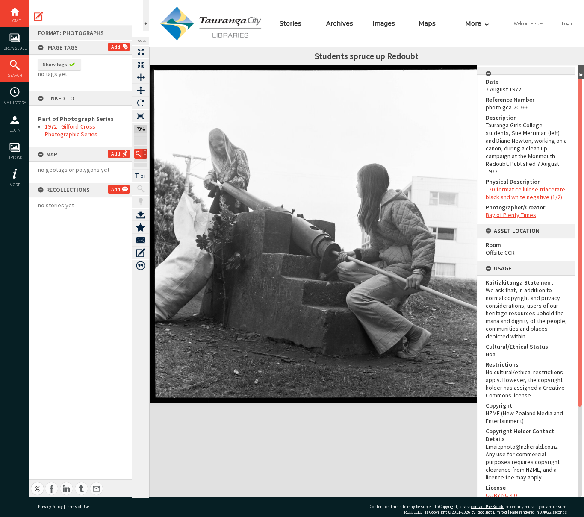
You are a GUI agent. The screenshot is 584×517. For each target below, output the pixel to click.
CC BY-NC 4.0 (501, 495)
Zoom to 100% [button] (140, 115)
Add (115, 47)
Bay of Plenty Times (511, 215)
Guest (539, 23)
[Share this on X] (37, 484)
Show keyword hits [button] (140, 188)
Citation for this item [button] (140, 265)
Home (15, 21)
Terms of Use (77, 506)
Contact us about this (140, 240)
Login (15, 130)
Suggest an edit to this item (38, 16)
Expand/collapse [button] (581, 72)
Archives (339, 23)
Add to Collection (140, 227)
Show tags (55, 64)
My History (14, 103)
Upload (14, 157)
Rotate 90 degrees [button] (140, 103)
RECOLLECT (414, 512)
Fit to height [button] (140, 90)
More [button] (14, 185)
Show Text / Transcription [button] (140, 176)
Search (15, 75)
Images (383, 23)
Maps (427, 23)
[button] (140, 154)
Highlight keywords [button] (140, 201)
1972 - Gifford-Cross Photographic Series (71, 130)
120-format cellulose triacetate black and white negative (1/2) (525, 193)
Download (140, 214)
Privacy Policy (50, 506)
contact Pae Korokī (487, 506)
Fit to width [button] (140, 77)
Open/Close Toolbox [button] (146, 15)
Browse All (15, 48)
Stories (290, 23)
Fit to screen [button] (140, 64)
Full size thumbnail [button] (140, 51)
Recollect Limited (491, 512)
